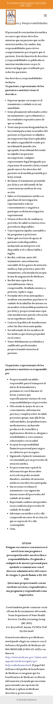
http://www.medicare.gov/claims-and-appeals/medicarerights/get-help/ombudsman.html (26, 661)
